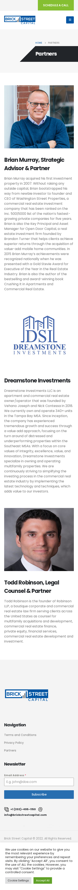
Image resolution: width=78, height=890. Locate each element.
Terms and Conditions (20, 735)
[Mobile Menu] (70, 19)
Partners (10, 750)
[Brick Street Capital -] (19, 20)
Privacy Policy (14, 743)
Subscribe (39, 794)
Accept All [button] (43, 880)
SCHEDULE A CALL (56, 5)
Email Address (15, 775)
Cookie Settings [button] (18, 880)
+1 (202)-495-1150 (23, 809)
